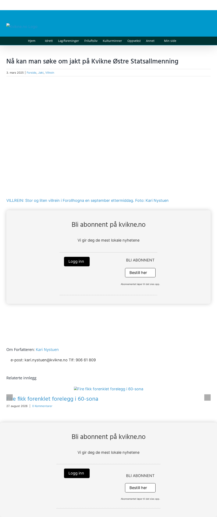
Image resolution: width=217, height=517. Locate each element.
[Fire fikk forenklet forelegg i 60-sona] (108, 389)
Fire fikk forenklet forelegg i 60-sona (52, 399)
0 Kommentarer (42, 406)
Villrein (49, 72)
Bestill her (138, 272)
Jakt (41, 72)
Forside (31, 72)
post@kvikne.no (201, 5)
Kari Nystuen (47, 349)
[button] (183, 41)
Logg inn (76, 261)
